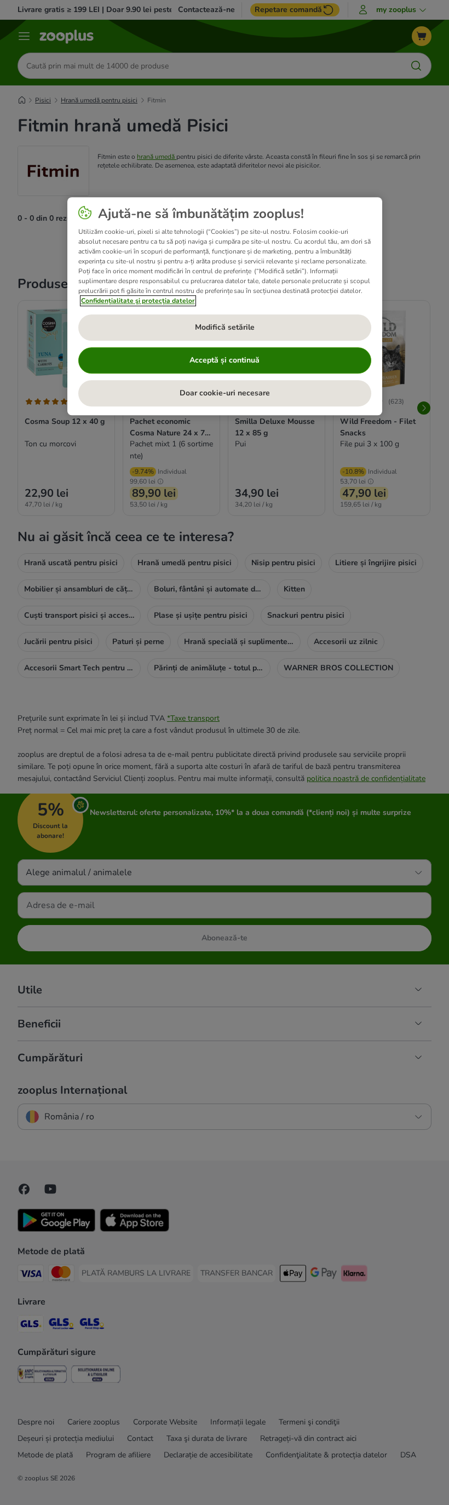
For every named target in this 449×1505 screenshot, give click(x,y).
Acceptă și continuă (224, 360)
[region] (224, 306)
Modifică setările (225, 328)
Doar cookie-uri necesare (225, 393)
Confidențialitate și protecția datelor (138, 300)
